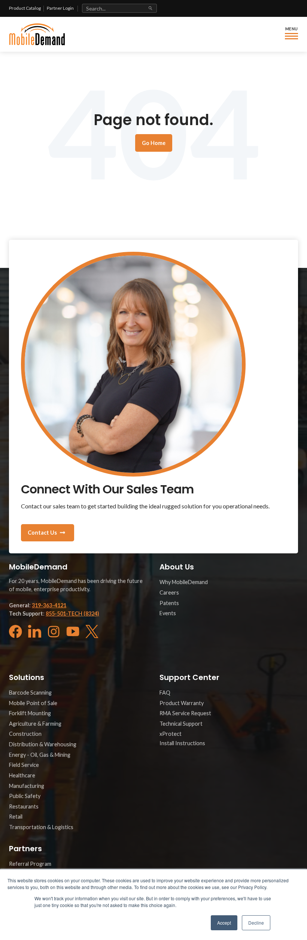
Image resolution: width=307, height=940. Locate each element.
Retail (15, 816)
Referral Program (30, 864)
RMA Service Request (185, 713)
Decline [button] (256, 922)
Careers (169, 592)
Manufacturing (26, 786)
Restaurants (24, 806)
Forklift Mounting (30, 713)
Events (167, 613)
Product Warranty (181, 703)
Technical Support (181, 723)
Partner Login (60, 8)
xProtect (170, 734)
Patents (169, 603)
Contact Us (42, 532)
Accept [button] (224, 922)
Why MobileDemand (183, 582)
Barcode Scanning (30, 692)
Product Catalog (25, 8)
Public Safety (24, 796)
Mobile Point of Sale (33, 703)
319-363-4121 (49, 605)
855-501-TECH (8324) (72, 613)
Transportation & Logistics (41, 827)
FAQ (164, 692)
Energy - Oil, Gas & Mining (39, 755)
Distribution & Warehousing (42, 744)
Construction (25, 734)
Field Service (24, 765)
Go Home (153, 143)
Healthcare (22, 775)
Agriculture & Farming (35, 723)
